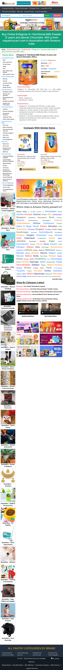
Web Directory (55, 665)
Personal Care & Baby (9, 11)
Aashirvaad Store (28, 316)
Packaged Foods (34, 8)
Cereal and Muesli (37, 294)
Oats (45, 294)
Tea (25, 286)
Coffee (29, 286)
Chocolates (34, 291)
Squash (43, 286)
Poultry (39, 301)
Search (47, 15)
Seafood (44, 301)
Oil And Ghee (36, 299)
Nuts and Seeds (42, 289)
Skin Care (20, 11)
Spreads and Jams (53, 294)
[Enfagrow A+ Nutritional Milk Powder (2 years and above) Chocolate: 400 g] (28, 72)
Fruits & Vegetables (41, 11)
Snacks (56, 289)
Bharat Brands (6, 665)
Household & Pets (46, 8)
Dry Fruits (33, 289)
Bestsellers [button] (57, 15)
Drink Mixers (36, 286)
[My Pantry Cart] (8, 3)
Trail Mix (50, 289)
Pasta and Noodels (46, 299)
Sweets (41, 291)
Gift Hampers (49, 291)
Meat (34, 301)
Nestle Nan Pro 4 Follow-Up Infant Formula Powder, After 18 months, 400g (26, 158)
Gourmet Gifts (58, 291)
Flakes (18, 296)
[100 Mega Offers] (39, 188)
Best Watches (29, 665)
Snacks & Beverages (21, 8)
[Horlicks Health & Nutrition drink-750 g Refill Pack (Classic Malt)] (51, 142)
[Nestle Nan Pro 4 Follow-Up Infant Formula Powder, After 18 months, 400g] (27, 142)
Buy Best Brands (18, 665)
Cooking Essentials (8, 8)
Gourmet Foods (29, 11)
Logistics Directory (32, 668)
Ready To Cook (26, 301)
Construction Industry (42, 665)
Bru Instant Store (51, 316)
